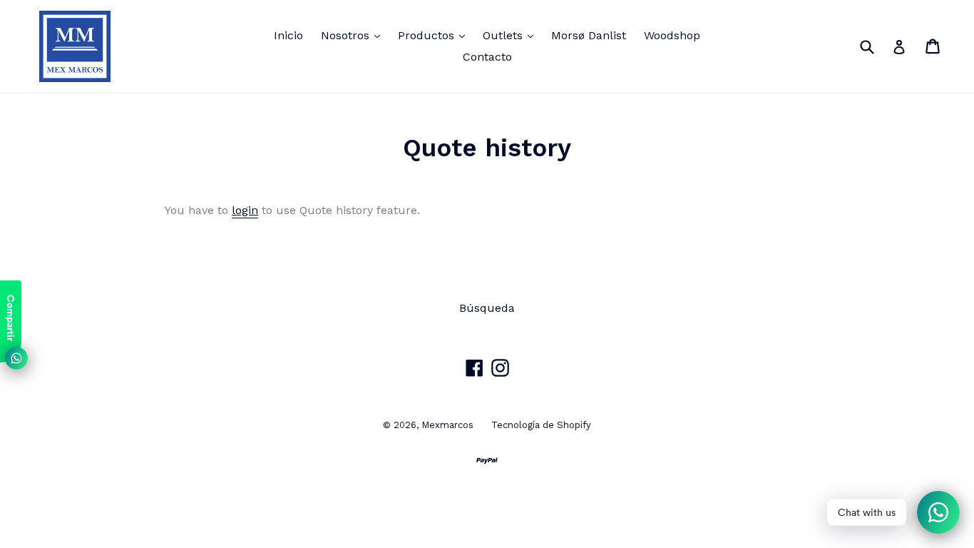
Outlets (511, 35)
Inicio (288, 35)
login (245, 210)
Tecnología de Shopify (541, 425)
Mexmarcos (447, 425)
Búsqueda (487, 308)
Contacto (487, 57)
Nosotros (354, 35)
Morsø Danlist (588, 35)
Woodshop (672, 35)
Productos (435, 35)
